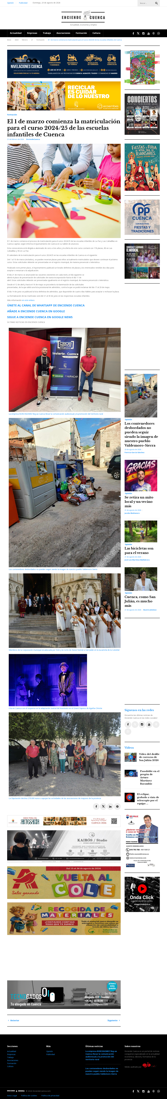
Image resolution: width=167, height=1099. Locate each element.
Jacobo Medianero (132, 513)
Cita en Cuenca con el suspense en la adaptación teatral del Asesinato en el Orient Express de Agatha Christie (55, 708)
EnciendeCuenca (33, 139)
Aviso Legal (12, 1095)
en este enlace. (28, 300)
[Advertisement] (64, 956)
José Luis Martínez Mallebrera (137, 560)
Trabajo (47, 33)
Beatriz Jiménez (150, 610)
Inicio (9, 40)
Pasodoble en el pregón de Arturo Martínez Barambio (149, 777)
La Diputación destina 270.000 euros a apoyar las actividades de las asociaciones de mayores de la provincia (55, 798)
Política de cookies (29, 1095)
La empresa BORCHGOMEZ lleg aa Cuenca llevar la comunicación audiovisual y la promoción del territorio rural (56, 414)
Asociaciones (63, 33)
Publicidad (23, 3)
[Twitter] (135, 724)
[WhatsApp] (128, 731)
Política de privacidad (50, 1095)
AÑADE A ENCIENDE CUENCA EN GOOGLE (36, 311)
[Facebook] (128, 724)
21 (32, 40)
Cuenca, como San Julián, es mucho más (140, 601)
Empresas (32, 33)
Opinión (10, 3)
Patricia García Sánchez (134, 452)
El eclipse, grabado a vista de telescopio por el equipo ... (148, 799)
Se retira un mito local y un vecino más (139, 501)
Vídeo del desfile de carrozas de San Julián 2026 (149, 757)
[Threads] (156, 724)
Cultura (96, 33)
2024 (16, 40)
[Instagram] (142, 724)
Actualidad (16, 33)
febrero (25, 40)
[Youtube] (149, 724)
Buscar (156, 3)
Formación (81, 33)
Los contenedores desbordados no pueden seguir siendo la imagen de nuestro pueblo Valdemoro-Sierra (53, 569)
